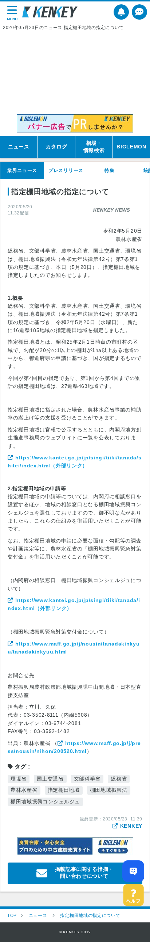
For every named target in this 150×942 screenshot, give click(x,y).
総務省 (119, 779)
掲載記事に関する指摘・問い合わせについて (84, 872)
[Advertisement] (75, 72)
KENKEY (131, 826)
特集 (109, 170)
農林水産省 (24, 790)
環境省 (19, 779)
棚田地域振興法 (108, 790)
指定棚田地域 (64, 790)
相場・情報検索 (94, 146)
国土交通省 (50, 779)
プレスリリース (65, 170)
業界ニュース (22, 170)
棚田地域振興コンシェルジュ (45, 801)
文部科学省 (87, 779)
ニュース (18, 147)
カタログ (56, 147)
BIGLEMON (131, 147)
